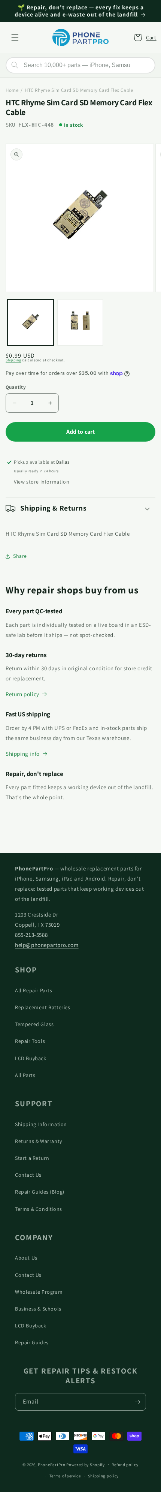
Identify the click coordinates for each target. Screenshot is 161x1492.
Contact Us (28, 1174)
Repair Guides (32, 1342)
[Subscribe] (137, 1402)
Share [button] (20, 556)
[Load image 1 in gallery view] (30, 323)
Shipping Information (41, 1124)
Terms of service (65, 1476)
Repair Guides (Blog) (39, 1191)
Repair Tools (30, 1041)
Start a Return (32, 1158)
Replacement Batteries (42, 1007)
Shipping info (23, 753)
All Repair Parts (33, 990)
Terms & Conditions (38, 1209)
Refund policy (125, 1464)
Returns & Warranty (38, 1141)
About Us (26, 1257)
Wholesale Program (39, 1291)
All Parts (25, 1075)
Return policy (22, 694)
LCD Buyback (30, 1058)
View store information (41, 481)
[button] (15, 37)
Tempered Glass (34, 1024)
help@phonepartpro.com (47, 944)
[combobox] (80, 65)
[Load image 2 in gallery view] (80, 323)
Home (12, 90)
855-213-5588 (31, 934)
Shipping (13, 360)
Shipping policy (103, 1476)
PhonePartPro (51, 1464)
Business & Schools (38, 1308)
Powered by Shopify (85, 1464)
